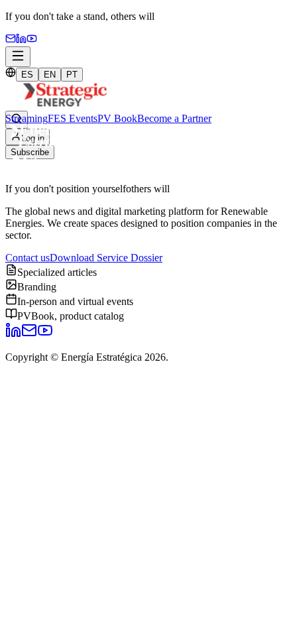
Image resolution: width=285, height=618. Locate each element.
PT (72, 75)
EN (50, 75)
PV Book (117, 118)
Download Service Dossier (106, 257)
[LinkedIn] (13, 334)
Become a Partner (174, 118)
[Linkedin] (21, 40)
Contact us (27, 257)
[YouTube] (32, 40)
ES (27, 75)
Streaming (26, 118)
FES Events (72, 118)
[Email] (10, 40)
